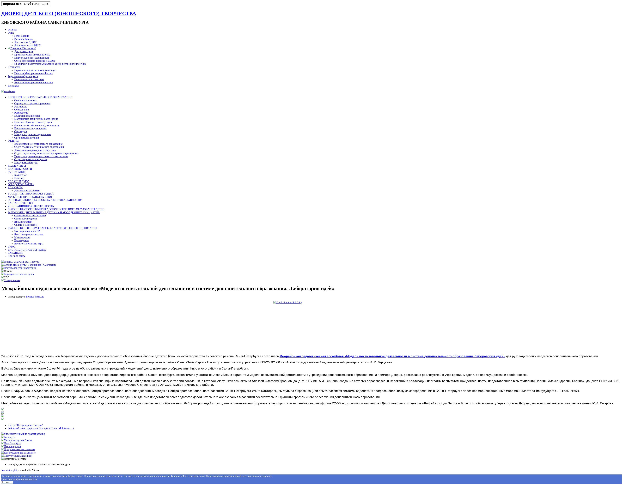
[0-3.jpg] (311, 326)
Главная (12, 29)
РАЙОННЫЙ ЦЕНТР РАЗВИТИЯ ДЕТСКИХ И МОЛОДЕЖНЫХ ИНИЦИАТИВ (54, 212)
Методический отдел (25, 162)
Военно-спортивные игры (28, 243)
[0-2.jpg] (2, 412)
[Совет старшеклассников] (16, 455)
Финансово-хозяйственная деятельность (36, 125)
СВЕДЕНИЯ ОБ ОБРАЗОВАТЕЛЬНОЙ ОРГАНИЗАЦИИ (40, 97)
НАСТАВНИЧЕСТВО (20, 203)
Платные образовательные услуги (33, 122)
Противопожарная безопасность (32, 54)
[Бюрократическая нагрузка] (17, 274)
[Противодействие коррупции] (19, 268)
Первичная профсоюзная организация (35, 70)
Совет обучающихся (25, 218)
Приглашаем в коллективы (29, 79)
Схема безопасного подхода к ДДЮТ (34, 60)
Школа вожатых (23, 221)
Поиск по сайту (16, 256)
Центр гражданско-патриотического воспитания (41, 156)
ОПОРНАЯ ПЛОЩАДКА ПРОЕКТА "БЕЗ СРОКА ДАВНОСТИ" (45, 200)
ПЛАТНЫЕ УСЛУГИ (20, 168)
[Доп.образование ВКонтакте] (18, 452)
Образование (21, 109)
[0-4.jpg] (2, 419)
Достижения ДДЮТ (25, 42)
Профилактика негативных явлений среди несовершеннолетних (50, 63)
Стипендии (20, 131)
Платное (19, 178)
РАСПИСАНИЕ (16, 171)
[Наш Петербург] (11, 443)
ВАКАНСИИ (15, 252)
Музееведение (22, 237)
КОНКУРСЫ (15, 187)
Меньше (39, 296)
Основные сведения (25, 100)
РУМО (11, 246)
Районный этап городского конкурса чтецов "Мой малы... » (41, 428)
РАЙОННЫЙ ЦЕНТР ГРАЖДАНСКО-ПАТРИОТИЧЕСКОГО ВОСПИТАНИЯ (52, 228)
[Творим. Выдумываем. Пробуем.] (20, 261)
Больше (30, 296)
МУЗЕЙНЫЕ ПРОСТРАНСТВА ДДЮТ (30, 196)
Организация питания (26, 137)
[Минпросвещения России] (16, 440)
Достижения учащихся (26, 190)
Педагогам (14, 67)
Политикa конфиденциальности (19, 479)
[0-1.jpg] (2, 409)
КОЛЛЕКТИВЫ (17, 165)
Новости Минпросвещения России (33, 73)
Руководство (21, 112)
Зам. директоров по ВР (27, 231)
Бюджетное (20, 175)
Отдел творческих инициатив (30, 159)
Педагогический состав (27, 115)
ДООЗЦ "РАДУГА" (18, 181)
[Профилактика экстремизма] (18, 449)
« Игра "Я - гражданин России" (25, 425)
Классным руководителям (28, 234)
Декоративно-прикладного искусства (35, 150)
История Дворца (23, 39)
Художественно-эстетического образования (38, 143)
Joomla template (9, 470)
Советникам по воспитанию (30, 215)
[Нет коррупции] (11, 446)
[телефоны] (8, 91)
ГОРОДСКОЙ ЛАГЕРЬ (21, 184)
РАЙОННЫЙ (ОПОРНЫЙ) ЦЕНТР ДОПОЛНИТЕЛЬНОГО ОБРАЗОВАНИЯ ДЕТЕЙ (56, 209)
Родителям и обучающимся (23, 76)
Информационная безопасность (31, 57)
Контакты (13, 85)
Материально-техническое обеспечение (36, 118)
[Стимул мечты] (10, 280)
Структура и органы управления (32, 103)
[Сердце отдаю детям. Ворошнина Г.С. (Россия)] (28, 264)
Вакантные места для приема (30, 128)
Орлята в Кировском (25, 224)
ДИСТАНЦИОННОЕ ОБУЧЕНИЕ (27, 249)
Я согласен (7, 482)
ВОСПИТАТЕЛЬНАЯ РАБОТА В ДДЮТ (31, 193)
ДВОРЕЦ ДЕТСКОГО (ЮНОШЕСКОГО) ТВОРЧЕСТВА (68, 13)
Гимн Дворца (21, 35)
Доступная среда (23, 51)
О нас (11, 32)
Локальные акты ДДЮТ (27, 45)
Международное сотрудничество (32, 134)
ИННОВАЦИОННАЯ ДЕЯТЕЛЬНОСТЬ (31, 206)
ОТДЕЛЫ (13, 140)
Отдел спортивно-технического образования (39, 147)
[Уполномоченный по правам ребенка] (23, 433)
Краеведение (21, 240)
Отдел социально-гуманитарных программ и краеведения (46, 153)
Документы (20, 106)
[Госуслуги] (8, 437)
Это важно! (29, 48)
